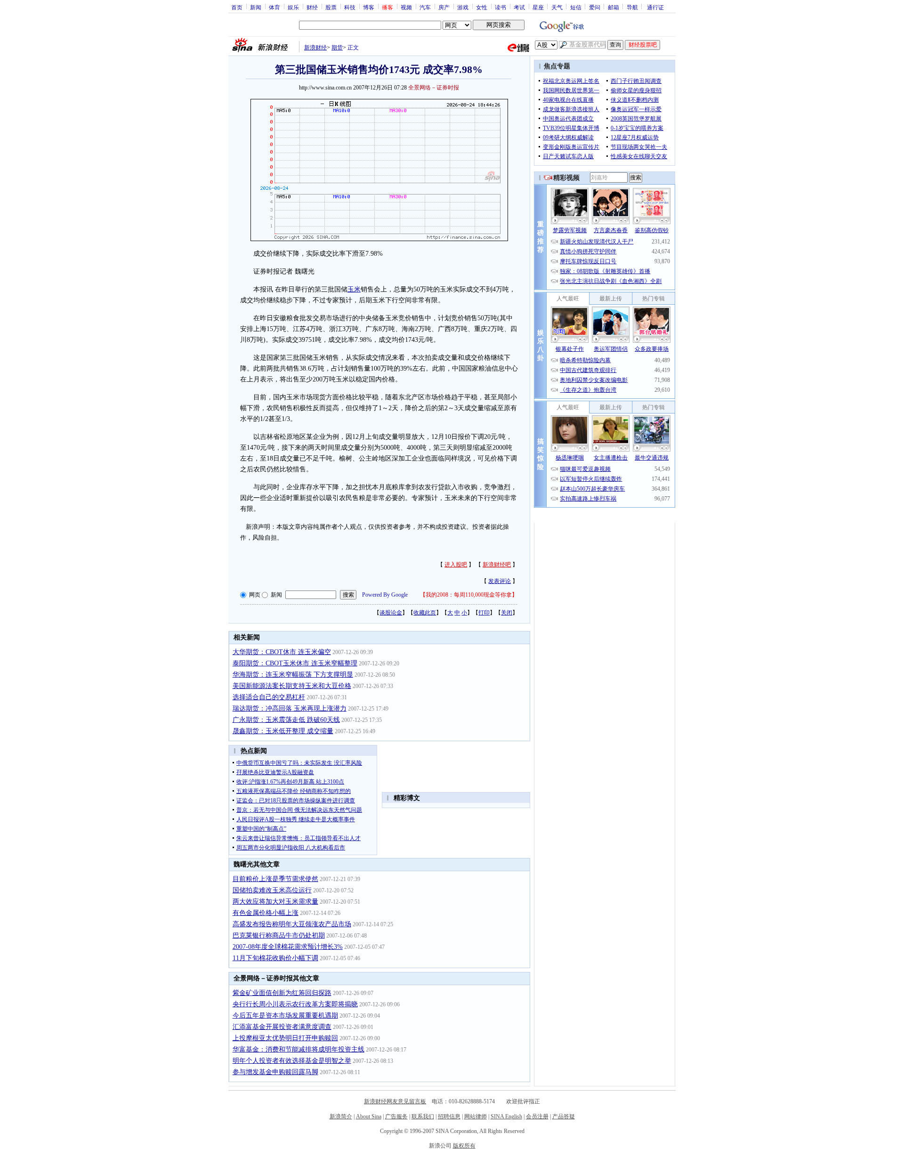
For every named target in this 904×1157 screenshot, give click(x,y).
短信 (575, 7)
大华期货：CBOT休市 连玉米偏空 (282, 651)
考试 (519, 7)
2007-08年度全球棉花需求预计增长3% (288, 946)
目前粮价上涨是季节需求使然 (275, 878)
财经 (312, 7)
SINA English (506, 1116)
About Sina (368, 1116)
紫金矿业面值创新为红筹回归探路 (282, 992)
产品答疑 (563, 1116)
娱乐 (293, 7)
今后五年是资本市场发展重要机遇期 (285, 1015)
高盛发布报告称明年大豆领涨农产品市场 (292, 924)
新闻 (255, 7)
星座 (538, 7)
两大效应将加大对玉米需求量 (275, 901)
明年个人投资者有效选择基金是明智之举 (292, 1060)
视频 (406, 7)
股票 (331, 7)
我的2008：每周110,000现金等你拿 (469, 594)
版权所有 (464, 1145)
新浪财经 (315, 47)
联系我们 (423, 1116)
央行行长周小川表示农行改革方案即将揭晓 (295, 1004)
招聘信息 (449, 1116)
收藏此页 (424, 612)
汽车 (425, 7)
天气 (557, 7)
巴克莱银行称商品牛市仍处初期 (279, 935)
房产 (444, 7)
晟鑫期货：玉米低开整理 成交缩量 (283, 731)
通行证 (655, 7)
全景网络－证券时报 (433, 87)
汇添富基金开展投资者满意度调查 (282, 1026)
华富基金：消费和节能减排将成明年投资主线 (298, 1049)
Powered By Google (385, 594)
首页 (236, 7)
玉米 (354, 289)
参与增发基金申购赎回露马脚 (275, 1072)
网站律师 (475, 1116)
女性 (481, 7)
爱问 (594, 7)
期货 (337, 47)
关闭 (506, 612)
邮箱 (613, 7)
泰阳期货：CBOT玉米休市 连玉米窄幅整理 (295, 663)
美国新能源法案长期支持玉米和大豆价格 (292, 685)
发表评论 (499, 581)
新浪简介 (341, 1116)
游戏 (462, 7)
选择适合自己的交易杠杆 (269, 697)
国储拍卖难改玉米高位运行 (272, 890)
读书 (500, 7)
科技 (349, 7)
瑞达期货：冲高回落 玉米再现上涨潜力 (290, 708)
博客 (368, 7)
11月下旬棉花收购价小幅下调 (275, 958)
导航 (632, 7)
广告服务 (396, 1116)
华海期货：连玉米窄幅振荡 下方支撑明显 (293, 674)
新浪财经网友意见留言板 (395, 1101)
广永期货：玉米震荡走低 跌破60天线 (286, 719)
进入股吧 (455, 564)
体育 (274, 7)
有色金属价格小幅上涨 (266, 912)
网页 (254, 594)
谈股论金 (390, 612)
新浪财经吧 (497, 564)
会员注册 (537, 1116)
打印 (484, 612)
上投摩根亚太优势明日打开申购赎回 (285, 1038)
